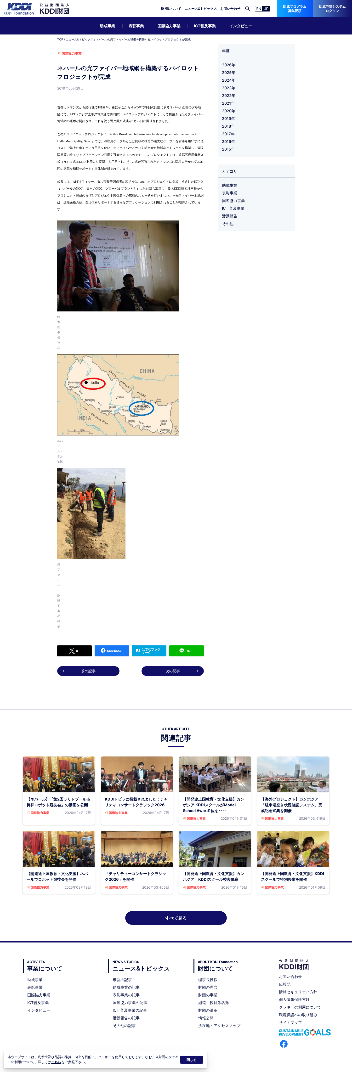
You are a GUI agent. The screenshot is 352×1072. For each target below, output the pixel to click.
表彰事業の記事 (126, 995)
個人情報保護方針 (294, 999)
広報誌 (284, 984)
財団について (171, 8)
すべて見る (176, 917)
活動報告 (229, 216)
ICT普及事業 (205, 25)
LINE (189, 651)
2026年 (228, 64)
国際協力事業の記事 (130, 1002)
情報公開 (206, 1018)
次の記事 (172, 671)
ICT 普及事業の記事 (130, 1010)
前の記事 (88, 671)
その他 (227, 223)
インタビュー (240, 25)
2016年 (228, 141)
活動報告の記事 (126, 1018)
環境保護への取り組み (298, 1014)
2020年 (228, 110)
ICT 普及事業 (233, 208)
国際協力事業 (169, 25)
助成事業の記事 (126, 987)
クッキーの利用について (300, 1007)
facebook (114, 651)
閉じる (192, 1060)
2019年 (228, 118)
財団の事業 (207, 995)
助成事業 (107, 25)
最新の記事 (122, 979)
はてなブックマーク (151, 650)
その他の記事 (124, 1025)
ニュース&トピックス (201, 8)
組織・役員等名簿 (213, 1002)
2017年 (228, 133)
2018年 (228, 126)
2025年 (228, 72)
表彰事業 (136, 25)
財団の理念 (207, 987)
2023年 (228, 87)
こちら (56, 1062)
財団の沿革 (207, 1010)
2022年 (228, 95)
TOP (60, 39)
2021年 (228, 103)
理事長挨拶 (207, 979)
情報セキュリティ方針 (298, 991)
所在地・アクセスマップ (219, 1025)
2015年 (228, 149)
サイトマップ (290, 1022)
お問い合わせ (230, 8)
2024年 (228, 80)
